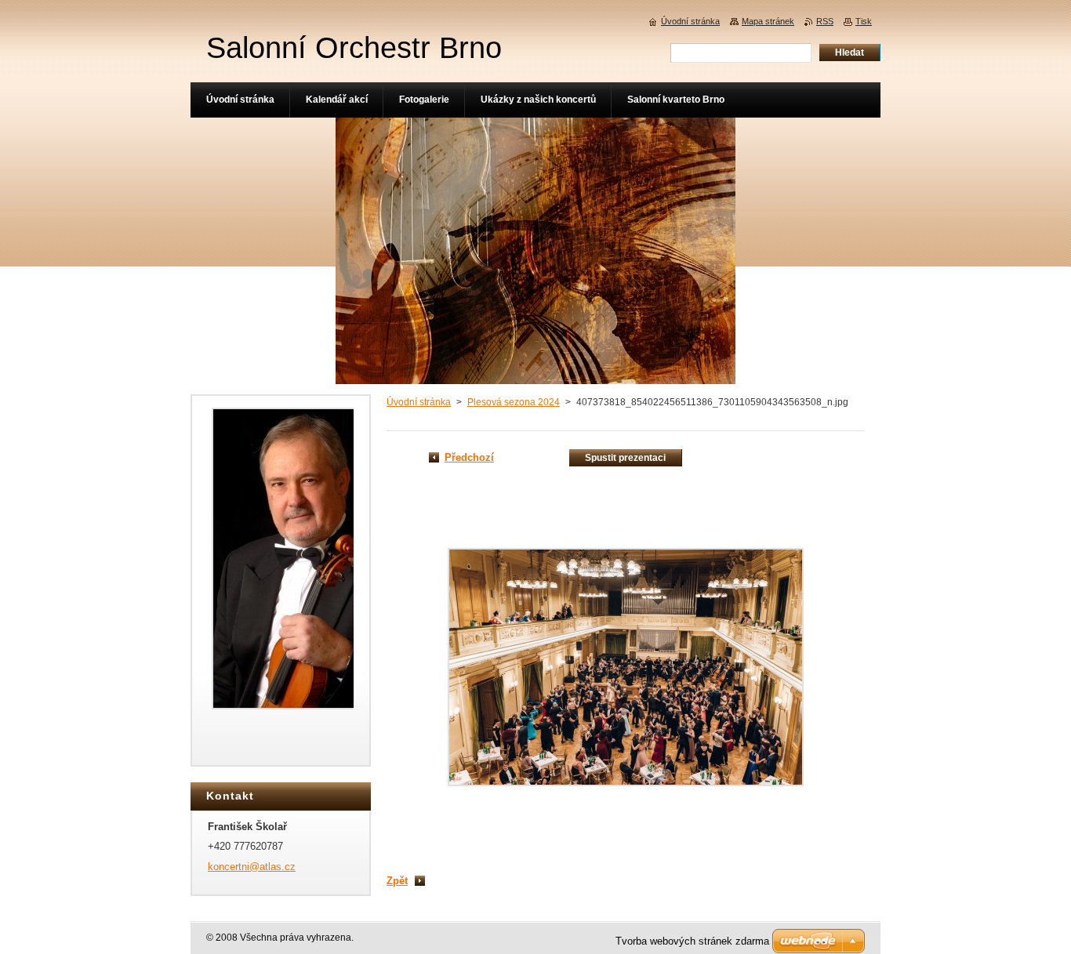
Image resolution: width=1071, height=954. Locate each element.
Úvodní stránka (419, 402)
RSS (824, 21)
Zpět (397, 881)
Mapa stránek (768, 21)
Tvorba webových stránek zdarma (692, 941)
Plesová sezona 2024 (513, 402)
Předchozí (469, 457)
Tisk (863, 21)
